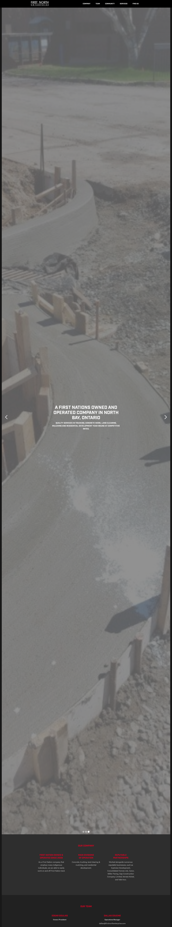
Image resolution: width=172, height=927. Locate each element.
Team (98, 4)
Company (86, 4)
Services (123, 4)
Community (110, 4)
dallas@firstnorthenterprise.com (112, 923)
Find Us (136, 4)
